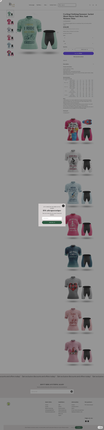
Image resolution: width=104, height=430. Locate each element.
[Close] (63, 206)
